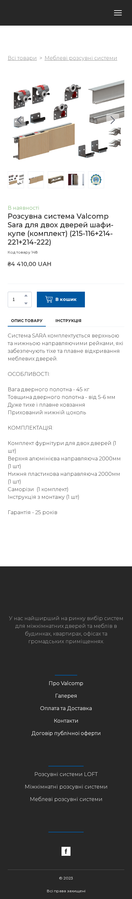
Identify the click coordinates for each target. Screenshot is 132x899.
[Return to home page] (33, 12)
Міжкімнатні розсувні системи (66, 787)
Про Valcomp (66, 683)
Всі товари (22, 58)
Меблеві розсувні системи (81, 58)
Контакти (66, 721)
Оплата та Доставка (66, 708)
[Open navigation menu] (117, 12)
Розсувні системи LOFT (66, 774)
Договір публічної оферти (66, 733)
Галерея (66, 696)
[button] (26, 295)
